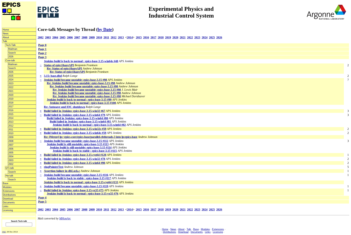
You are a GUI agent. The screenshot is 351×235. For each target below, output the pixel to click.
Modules (7, 187)
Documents (9, 202)
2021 (10, 91)
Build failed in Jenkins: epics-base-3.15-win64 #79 (74, 114)
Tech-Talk (10, 45)
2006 (10, 148)
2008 (10, 141)
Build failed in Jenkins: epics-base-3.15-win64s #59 (75, 132)
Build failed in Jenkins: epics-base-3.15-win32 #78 (74, 158)
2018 (10, 102)
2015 (10, 114)
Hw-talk (9, 175)
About (6, 37)
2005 (10, 152)
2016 (10, 110)
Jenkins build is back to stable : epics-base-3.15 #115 (85, 150)
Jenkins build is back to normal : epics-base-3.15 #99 (79, 99)
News (6, 33)
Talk (5, 41)
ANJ (4, 232)
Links (5, 206)
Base (5, 183)
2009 (10, 137)
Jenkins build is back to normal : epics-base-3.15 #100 (83, 102)
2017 (10, 106)
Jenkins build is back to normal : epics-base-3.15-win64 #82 (89, 124)
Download (8, 198)
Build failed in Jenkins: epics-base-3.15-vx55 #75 (73, 190)
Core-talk (10, 60)
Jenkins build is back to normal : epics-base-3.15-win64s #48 (81, 61)
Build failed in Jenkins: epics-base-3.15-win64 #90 (74, 162)
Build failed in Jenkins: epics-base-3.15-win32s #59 (75, 128)
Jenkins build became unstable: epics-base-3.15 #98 (75, 79)
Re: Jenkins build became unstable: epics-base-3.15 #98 (81, 83)
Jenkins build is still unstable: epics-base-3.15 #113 (78, 144)
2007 (10, 145)
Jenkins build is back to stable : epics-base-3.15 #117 (79, 178)
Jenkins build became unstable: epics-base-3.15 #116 (76, 174)
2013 (10, 122)
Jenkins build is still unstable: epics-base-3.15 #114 (81, 147)
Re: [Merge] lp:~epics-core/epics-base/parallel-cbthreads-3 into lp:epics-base (90, 136)
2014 (10, 118)
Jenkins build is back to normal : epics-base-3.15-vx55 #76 (82, 193)
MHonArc (65, 218)
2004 (10, 156)
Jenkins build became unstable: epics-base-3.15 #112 (76, 140)
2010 (10, 133)
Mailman (12, 49)
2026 (10, 56)
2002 (10, 164)
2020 (10, 95)
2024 (10, 79)
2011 (10, 129)
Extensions (9, 191)
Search (12, 52)
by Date (105, 29)
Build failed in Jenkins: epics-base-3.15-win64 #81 (80, 121)
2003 (10, 160)
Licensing (8, 210)
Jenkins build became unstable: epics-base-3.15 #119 (76, 186)
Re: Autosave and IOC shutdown (64, 106)
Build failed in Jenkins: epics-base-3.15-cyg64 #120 (75, 154)
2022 (10, 87)
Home (6, 29)
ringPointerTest (53, 166)
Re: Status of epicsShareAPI (64, 68)
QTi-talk (9, 168)
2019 (10, 98)
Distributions (9, 194)
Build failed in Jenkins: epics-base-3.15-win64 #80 (77, 118)
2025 (10, 75)
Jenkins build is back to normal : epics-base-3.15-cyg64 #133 (81, 182)
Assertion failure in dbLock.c (62, 170)
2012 (10, 125)
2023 (10, 83)
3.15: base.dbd (53, 75)
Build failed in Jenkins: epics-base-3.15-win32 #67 (74, 110)
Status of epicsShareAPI (59, 65)
